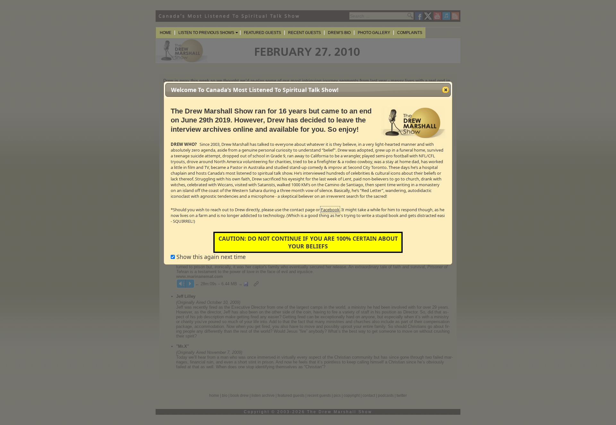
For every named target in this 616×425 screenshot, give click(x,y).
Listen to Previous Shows (206, 32)
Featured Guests (262, 32)
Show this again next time (210, 257)
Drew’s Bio (339, 32)
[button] (445, 90)
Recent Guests (304, 32)
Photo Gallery (374, 32)
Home (165, 32)
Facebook (330, 210)
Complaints (409, 32)
